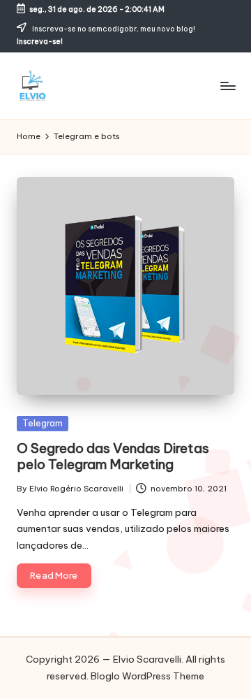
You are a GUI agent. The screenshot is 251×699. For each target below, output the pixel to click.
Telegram (42, 422)
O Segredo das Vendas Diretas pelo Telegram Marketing (113, 456)
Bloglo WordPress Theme (147, 676)
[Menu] (227, 85)
